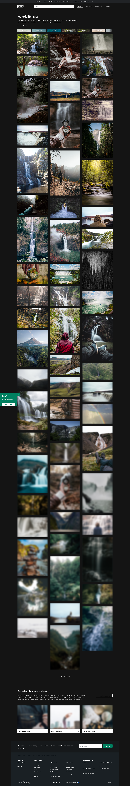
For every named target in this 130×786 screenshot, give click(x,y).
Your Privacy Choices (71, 782)
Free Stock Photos (21, 762)
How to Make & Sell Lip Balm (88, 768)
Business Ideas (85, 762)
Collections (79, 6)
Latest (19, 26)
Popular (25, 26)
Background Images (54, 769)
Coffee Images (37, 765)
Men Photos (52, 771)
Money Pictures (53, 767)
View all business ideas (104, 696)
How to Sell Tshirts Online (88, 773)
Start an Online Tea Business (88, 765)
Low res (42, 53)
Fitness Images (69, 774)
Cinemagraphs (69, 769)
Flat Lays (35, 769)
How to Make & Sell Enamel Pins (105, 765)
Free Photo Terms (27, 755)
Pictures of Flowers (38, 774)
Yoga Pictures (53, 774)
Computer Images (70, 767)
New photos (89, 6)
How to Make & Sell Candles (105, 771)
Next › (69, 676)
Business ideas (98, 6)
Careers (19, 755)
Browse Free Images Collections (21, 765)
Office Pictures (37, 767)
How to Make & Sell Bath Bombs (105, 762)
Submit (108, 746)
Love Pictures (69, 771)
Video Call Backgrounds (55, 776)
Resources (107, 6)
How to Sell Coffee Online (104, 768)
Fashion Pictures (53, 762)
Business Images (37, 762)
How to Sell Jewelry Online (88, 771)
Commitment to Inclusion (39, 755)
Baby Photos (36, 776)
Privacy (48, 755)
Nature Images (53, 765)
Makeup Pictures (69, 762)
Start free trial (8, 404)
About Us (53, 755)
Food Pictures (69, 765)
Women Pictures (37, 771)
